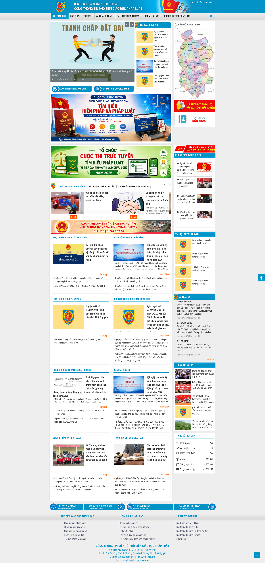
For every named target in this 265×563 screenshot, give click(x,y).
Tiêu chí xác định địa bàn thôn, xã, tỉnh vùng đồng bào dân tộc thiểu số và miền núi (202, 424)
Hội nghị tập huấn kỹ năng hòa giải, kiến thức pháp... (161, 35)
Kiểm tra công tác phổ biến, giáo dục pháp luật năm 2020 (186, 215)
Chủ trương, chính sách (72, 186)
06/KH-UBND (183, 356)
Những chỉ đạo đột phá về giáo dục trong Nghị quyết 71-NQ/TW (203, 374)
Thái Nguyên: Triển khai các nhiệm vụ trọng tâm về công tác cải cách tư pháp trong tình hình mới (156, 452)
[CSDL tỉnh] (194, 105)
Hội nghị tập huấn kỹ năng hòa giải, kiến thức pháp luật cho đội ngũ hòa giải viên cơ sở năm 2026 (157, 252)
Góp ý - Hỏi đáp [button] (152, 16)
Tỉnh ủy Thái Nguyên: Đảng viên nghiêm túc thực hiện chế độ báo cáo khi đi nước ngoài (203, 399)
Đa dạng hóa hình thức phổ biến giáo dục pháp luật (186, 182)
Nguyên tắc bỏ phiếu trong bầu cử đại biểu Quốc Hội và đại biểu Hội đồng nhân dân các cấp (185, 168)
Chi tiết (73, 217)
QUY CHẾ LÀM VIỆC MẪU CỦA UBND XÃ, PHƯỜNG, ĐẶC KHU (79, 286)
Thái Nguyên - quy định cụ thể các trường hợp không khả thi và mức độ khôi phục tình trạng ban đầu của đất (140, 288)
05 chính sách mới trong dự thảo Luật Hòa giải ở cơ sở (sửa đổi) (157, 198)
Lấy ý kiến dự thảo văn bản (72, 89)
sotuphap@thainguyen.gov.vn (135, 560)
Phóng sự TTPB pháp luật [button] (177, 16)
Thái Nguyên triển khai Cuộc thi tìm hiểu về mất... (161, 49)
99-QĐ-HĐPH (183, 317)
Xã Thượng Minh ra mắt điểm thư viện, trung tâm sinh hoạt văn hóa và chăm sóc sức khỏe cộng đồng (96, 452)
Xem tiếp (104, 274)
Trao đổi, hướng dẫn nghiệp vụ (134, 186)
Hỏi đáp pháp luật (67, 507)
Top (257, 555)
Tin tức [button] (87, 16)
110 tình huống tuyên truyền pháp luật (200, 268)
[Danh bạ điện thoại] (194, 118)
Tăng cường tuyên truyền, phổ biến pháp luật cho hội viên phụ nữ (186, 201)
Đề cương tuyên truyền (101, 186)
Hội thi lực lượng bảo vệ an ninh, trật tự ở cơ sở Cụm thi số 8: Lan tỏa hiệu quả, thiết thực (80, 341)
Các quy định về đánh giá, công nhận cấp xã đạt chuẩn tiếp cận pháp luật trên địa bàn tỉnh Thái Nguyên (79, 488)
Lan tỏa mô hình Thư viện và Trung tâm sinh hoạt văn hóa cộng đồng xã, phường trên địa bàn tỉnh (79, 480)
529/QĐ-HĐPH (184, 336)
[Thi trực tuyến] (111, 162)
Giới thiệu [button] (75, 16)
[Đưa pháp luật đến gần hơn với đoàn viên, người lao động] (67, 204)
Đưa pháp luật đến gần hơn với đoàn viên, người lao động (96, 196)
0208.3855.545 (127, 556)
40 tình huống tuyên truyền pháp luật (200, 255)
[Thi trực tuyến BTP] (111, 117)
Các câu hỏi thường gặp (101, 507)
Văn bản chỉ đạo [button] (104, 16)
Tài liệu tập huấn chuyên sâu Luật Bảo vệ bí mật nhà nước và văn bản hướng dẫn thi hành (97, 252)
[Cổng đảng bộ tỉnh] (194, 148)
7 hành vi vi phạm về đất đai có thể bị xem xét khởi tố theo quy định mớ (79, 412)
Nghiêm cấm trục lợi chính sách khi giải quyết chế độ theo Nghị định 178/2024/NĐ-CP (79, 420)
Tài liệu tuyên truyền (189, 507)
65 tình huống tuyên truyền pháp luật (200, 282)
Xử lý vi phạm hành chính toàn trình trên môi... (202, 241)
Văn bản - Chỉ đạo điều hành (115, 89)
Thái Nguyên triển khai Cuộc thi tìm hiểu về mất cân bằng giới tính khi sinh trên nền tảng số (141, 280)
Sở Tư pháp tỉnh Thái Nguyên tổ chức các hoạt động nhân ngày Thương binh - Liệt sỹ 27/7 (139, 491)
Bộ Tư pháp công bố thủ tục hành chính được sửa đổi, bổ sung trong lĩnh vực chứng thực (78, 280)
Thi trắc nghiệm (142, 507)
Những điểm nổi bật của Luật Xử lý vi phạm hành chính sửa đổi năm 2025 (202, 385)
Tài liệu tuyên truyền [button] (128, 16)
